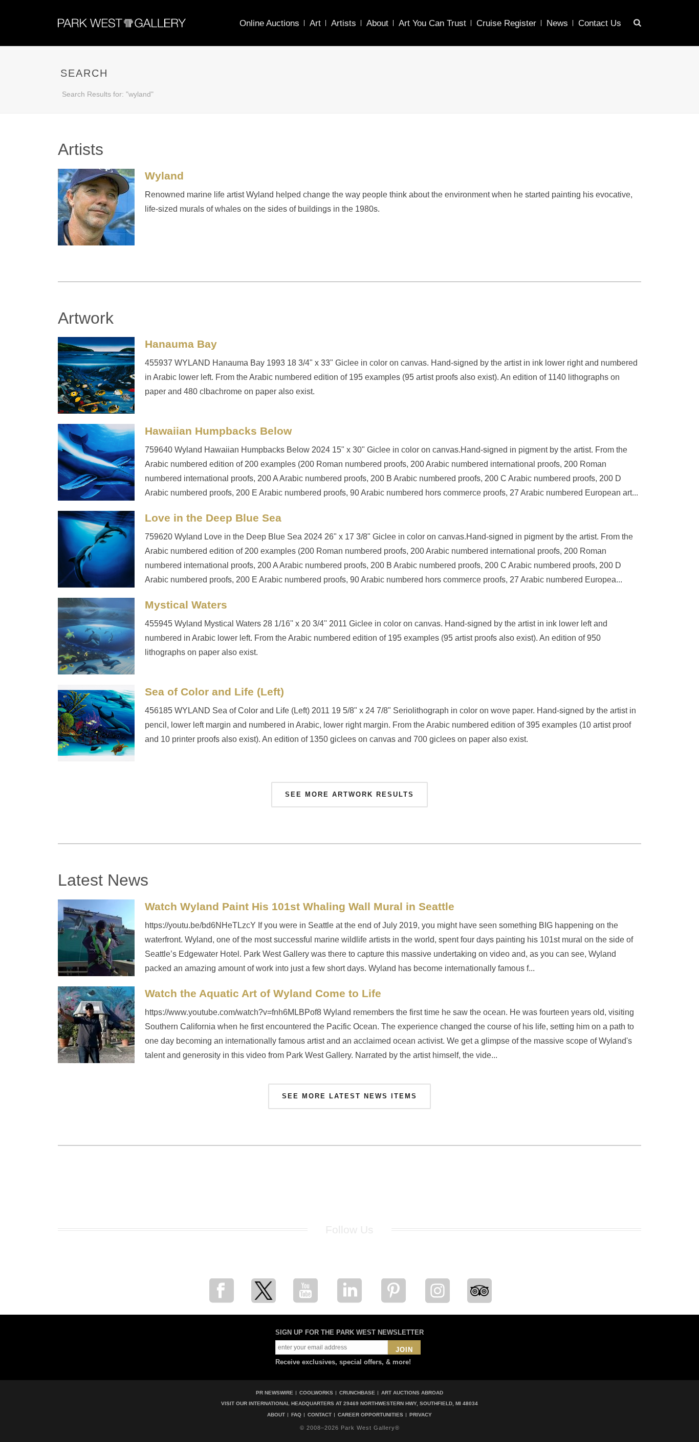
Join (404, 1350)
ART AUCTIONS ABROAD (412, 1392)
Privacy (420, 1414)
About (377, 23)
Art (315, 23)
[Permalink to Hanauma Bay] (96, 375)
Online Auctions (269, 23)
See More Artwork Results (349, 794)
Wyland (164, 176)
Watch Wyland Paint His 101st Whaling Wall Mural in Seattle (299, 906)
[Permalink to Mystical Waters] (96, 636)
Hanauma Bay (181, 344)
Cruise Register (506, 23)
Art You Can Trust (432, 23)
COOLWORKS (316, 1392)
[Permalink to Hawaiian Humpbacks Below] (96, 462)
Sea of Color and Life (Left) (214, 691)
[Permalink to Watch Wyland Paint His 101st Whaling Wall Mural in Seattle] (96, 937)
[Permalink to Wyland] (96, 207)
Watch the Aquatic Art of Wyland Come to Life (263, 993)
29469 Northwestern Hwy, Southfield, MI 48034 (410, 1403)
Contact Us (599, 23)
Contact (320, 1414)
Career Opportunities (370, 1414)
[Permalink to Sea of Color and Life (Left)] (96, 723)
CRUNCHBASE (357, 1392)
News (557, 23)
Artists (343, 23)
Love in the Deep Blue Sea (213, 518)
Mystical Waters (186, 605)
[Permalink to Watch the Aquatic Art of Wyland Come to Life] (96, 1024)
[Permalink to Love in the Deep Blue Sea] (96, 549)
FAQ (296, 1414)
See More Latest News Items (349, 1096)
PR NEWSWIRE (274, 1392)
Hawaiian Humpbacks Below (218, 431)
